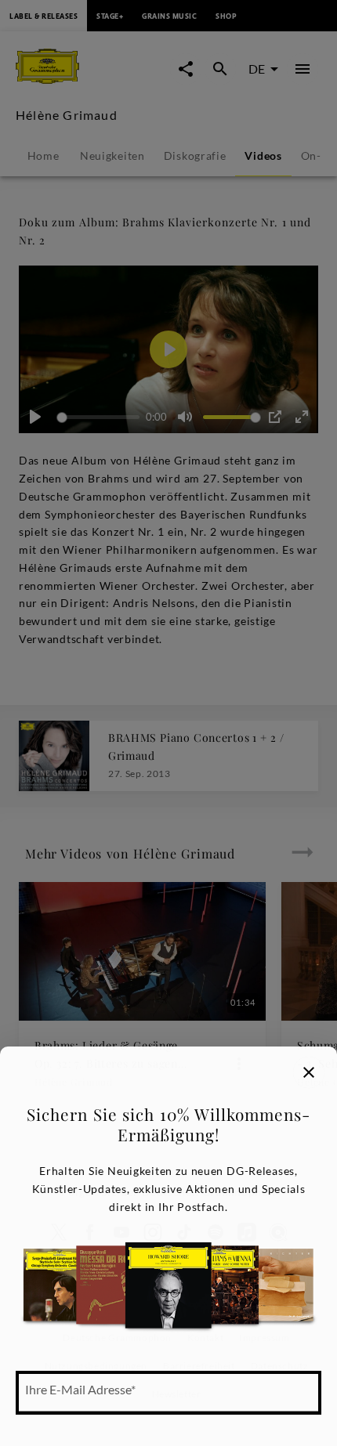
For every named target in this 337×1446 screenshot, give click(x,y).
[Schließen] (308, 1072)
